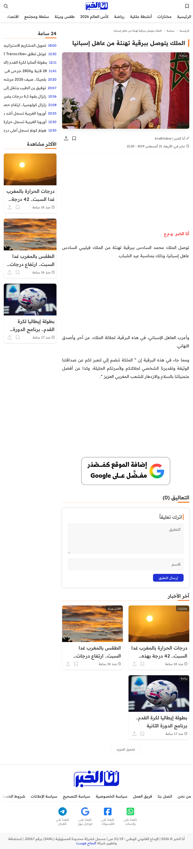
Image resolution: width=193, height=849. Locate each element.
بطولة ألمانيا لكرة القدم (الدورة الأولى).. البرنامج (25, 62)
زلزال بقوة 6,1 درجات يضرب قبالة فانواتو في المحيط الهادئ (25, 96)
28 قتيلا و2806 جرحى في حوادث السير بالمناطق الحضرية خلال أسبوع (25, 70)
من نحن (184, 796)
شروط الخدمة (13, 796)
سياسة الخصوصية (111, 796)
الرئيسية (184, 16)
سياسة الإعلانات (44, 796)
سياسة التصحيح (76, 796)
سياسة (170, 30)
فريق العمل (142, 796)
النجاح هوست (86, 843)
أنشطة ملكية (141, 16)
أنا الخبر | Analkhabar (170, 138)
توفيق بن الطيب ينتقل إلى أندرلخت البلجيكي (25, 87)
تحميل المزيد (126, 749)
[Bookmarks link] (187, 6)
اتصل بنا (165, 796)
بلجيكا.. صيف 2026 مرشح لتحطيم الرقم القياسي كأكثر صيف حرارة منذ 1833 (25, 79)
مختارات (164, 16)
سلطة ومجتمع (36, 16)
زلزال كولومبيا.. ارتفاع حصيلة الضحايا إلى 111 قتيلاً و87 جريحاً (25, 104)
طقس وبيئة (65, 16)
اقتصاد (13, 16)
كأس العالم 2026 (94, 16)
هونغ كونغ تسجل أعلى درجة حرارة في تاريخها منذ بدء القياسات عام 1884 (25, 130)
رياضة (119, 16)
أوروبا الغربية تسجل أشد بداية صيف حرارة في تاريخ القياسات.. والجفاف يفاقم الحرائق (25, 113)
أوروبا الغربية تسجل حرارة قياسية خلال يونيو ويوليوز (25, 121)
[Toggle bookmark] (74, 138)
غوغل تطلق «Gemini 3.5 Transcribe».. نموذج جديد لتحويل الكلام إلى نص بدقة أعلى (25, 53)
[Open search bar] (6, 6)
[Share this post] (66, 138)
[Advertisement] (125, 195)
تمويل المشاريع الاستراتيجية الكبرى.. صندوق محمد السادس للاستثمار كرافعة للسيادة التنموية (25, 45)
